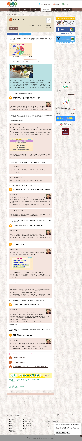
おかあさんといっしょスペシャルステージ (51, 421)
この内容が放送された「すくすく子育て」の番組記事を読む (22, 353)
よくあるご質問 (28, 423)
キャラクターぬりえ (46, 423)
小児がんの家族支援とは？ (21, 362)
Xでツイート (24, 33)
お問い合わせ (28, 425)
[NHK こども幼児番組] (65, 121)
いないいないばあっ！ (46, 426)
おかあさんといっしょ (46, 425)
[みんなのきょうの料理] (63, 126)
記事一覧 (12, 419)
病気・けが (12, 28)
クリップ (48, 21)
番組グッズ (12, 428)
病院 (16, 28)
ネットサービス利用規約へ (60, 432)
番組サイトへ (71, 94)
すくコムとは (28, 419)
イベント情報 (13, 426)
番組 (11, 423)
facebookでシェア (12, 33)
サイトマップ (28, 426)
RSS (26, 428)
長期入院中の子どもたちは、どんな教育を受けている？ (30, 367)
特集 (11, 421)
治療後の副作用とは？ (20, 357)
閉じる (68, 432)
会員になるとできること (30, 421)
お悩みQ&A (13, 14)
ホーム (8, 14)
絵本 (63, 421)
